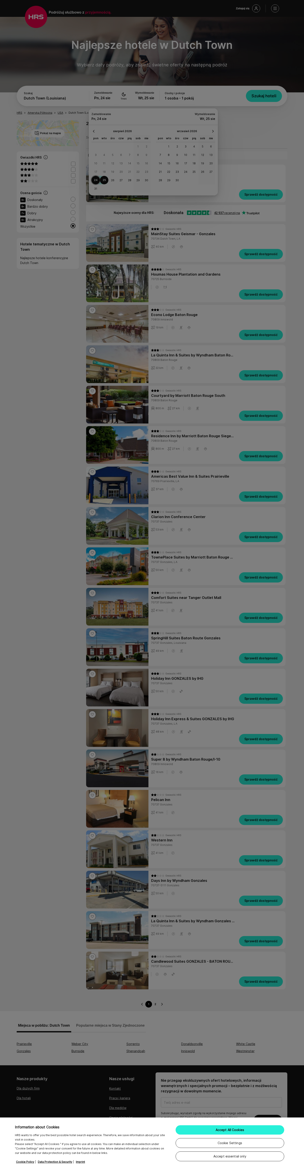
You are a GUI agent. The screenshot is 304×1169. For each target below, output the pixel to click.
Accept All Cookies (230, 1130)
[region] (152, 1143)
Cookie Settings (230, 1143)
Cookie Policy (25, 1161)
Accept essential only (229, 1156)
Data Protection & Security (55, 1161)
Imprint (80, 1161)
